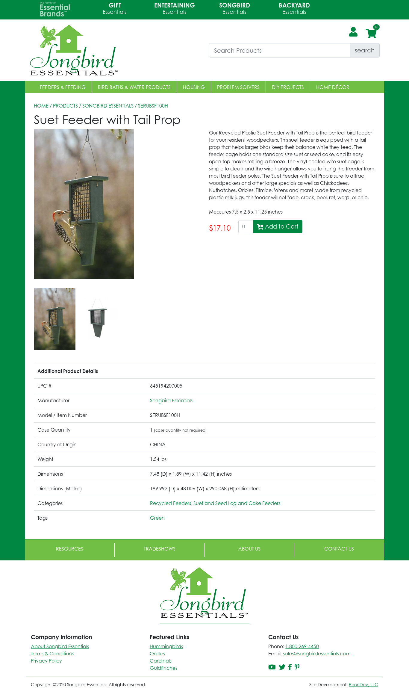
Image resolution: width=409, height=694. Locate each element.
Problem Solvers (238, 87)
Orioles (157, 654)
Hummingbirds (166, 646)
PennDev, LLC (363, 684)
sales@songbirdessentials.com (317, 654)
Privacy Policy (46, 661)
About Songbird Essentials (60, 646)
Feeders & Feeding (63, 87)
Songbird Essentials (108, 106)
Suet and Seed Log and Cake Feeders (236, 503)
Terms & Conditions (52, 654)
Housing (194, 87)
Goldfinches (163, 668)
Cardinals (161, 661)
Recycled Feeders (170, 503)
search (365, 50)
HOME (41, 106)
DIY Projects (288, 87)
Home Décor (332, 87)
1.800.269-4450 (302, 646)
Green (157, 518)
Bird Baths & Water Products (134, 87)
